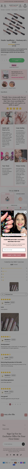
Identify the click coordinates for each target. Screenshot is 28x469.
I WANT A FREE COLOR (14, 255)
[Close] (25, 212)
